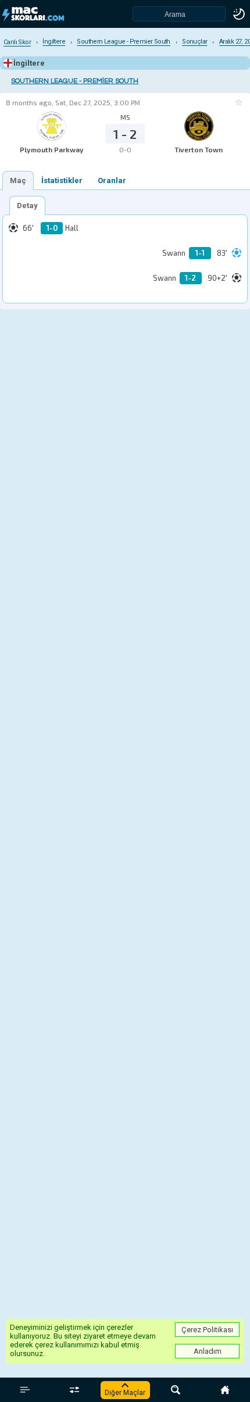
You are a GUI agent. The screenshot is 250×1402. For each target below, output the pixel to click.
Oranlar (112, 180)
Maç (18, 180)
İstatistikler (62, 180)
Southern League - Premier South (74, 81)
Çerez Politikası (207, 1329)
